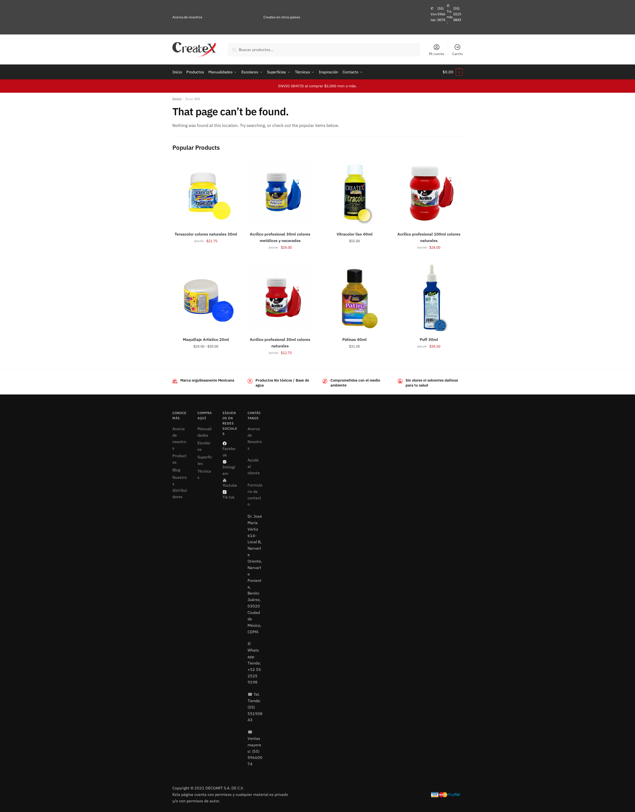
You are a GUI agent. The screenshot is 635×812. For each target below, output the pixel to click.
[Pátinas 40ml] (354, 297)
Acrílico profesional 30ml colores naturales (280, 342)
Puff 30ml (429, 339)
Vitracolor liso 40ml (355, 234)
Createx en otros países (281, 17)
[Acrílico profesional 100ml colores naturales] (428, 192)
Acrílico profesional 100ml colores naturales (428, 237)
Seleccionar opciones (206, 258)
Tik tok (228, 497)
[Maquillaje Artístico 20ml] (205, 297)
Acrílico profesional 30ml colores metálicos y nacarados (280, 237)
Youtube (229, 485)
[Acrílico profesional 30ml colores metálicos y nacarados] (280, 192)
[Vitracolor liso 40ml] (354, 192)
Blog (176, 469)
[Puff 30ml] (428, 297)
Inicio (177, 99)
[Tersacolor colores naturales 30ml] (205, 192)
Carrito (457, 54)
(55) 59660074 (441, 14)
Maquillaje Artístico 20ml (206, 339)
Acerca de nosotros (187, 17)
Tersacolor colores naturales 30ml (206, 234)
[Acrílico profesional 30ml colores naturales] (280, 297)
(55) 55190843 (457, 14)
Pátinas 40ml (354, 339)
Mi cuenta (436, 54)
